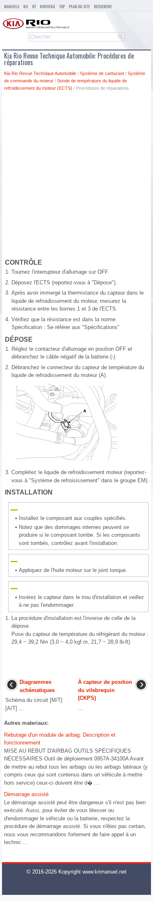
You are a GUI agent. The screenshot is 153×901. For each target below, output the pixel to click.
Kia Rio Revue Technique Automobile (40, 73)
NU (25, 6)
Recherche (103, 6)
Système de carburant (102, 73)
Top (62, 6)
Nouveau (47, 6)
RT (34, 6)
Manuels (11, 6)
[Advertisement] (76, 176)
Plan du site (79, 6)
